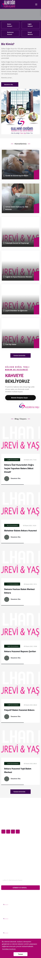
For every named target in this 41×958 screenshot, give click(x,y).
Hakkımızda (7, 843)
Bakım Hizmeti (9, 25)
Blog (4, 850)
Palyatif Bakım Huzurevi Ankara (19, 710)
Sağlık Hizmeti (30, 25)
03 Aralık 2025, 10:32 (30, 460)
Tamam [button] (20, 954)
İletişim (5, 860)
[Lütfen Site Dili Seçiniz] (30, 4)
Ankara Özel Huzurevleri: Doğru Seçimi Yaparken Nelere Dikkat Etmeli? (19, 468)
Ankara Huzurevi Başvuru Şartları (20, 651)
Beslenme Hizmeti (10, 33)
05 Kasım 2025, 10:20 (29, 525)
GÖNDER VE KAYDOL (20, 887)
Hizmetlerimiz (7, 846)
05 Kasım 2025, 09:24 (30, 763)
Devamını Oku (8, 84)
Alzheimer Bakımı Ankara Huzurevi (20, 530)
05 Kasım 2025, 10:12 (30, 584)
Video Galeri (7, 857)
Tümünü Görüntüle (19, 355)
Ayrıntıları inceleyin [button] (9, 949)
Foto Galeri (7, 853)
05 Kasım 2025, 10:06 (30, 646)
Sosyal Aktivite (30, 33)
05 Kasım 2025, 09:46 (30, 705)
